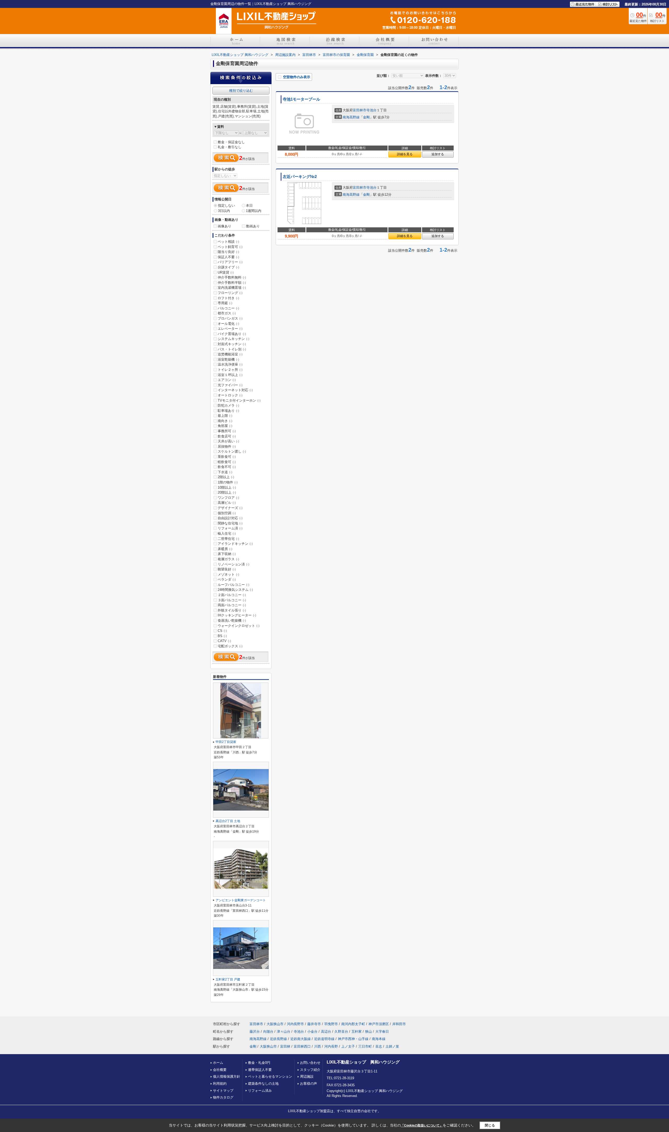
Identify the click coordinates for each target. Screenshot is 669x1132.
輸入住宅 (227, 533)
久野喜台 (341, 1031)
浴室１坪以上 (230, 375)
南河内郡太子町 (353, 1024)
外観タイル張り (232, 610)
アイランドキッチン (235, 544)
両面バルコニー (232, 605)
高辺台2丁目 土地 (228, 821)
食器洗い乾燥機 (232, 620)
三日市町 (365, 1046)
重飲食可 (227, 457)
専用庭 (225, 303)
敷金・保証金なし (231, 142)
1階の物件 (228, 482)
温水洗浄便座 (230, 364)
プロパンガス (230, 318)
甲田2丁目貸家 (226, 742)
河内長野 (331, 1046)
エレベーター (230, 329)
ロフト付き (228, 298)
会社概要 (220, 1070)
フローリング (230, 293)
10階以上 (227, 487)
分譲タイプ (228, 267)
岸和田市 (399, 1024)
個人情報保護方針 (226, 1076)
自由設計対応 (230, 518)
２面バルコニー (232, 595)
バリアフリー (230, 262)
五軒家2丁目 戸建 (228, 979)
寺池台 (371, 110)
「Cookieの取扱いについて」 (422, 1125)
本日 (249, 205)
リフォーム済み (260, 1091)
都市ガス (227, 313)
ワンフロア (228, 498)
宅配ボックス (230, 646)
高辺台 (326, 1031)
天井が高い (228, 441)
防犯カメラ (228, 405)
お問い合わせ (310, 1063)
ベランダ (227, 579)
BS (222, 636)
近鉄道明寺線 (324, 1039)
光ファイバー (230, 385)
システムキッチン (233, 339)
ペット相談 (228, 242)
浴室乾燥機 (228, 359)
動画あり (253, 226)
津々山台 (283, 1031)
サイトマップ (223, 1091)
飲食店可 (227, 436)
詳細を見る (405, 154)
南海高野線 (351, 117)
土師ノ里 (392, 1046)
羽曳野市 (331, 1024)
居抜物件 (227, 446)
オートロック (230, 395)
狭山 (368, 1031)
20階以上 (227, 492)
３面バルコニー (232, 600)
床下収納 (227, 554)
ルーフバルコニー (233, 585)
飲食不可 (227, 467)
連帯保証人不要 (260, 1070)
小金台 (312, 1031)
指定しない (226, 205)
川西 (317, 1046)
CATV (224, 641)
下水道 (225, 472)
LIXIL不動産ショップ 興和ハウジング (363, 1062)
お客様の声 (308, 1083)
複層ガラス (228, 559)
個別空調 (227, 513)
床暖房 (225, 549)
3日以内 (224, 211)
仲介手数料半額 (232, 283)
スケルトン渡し (232, 451)
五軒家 (356, 1031)
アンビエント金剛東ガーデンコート (241, 900)
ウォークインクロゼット (238, 626)
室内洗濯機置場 (232, 288)
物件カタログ (223, 1097)
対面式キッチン (232, 344)
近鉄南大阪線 (300, 1039)
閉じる (490, 1125)
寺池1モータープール (301, 99)
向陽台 (268, 1031)
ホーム (218, 1063)
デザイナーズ (230, 508)
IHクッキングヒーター (237, 615)
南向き (225, 421)
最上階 (225, 416)
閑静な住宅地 (230, 523)
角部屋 (225, 426)
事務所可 (227, 431)
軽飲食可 (227, 462)
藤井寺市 (314, 1024)
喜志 (378, 1046)
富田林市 (359, 110)
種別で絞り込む (241, 91)
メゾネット (228, 574)
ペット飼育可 (230, 247)
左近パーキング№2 (300, 177)
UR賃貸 (226, 272)
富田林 (285, 1046)
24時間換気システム (235, 590)
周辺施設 (307, 1076)
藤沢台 (255, 1031)
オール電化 (228, 324)
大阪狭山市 (275, 1024)
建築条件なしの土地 (263, 1083)
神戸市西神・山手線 (353, 1039)
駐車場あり (228, 411)
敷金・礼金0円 (259, 1063)
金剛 (366, 117)
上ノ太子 (348, 1046)
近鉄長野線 (278, 1039)
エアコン (227, 380)
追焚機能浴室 (230, 354)
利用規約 (220, 1083)
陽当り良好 (228, 252)
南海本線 (378, 1039)
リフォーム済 (230, 528)
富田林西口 (302, 1046)
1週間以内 (253, 211)
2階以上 (226, 477)
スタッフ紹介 (310, 1070)
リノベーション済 (233, 564)
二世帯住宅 (228, 539)
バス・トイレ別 (232, 349)
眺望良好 (227, 569)
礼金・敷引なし (229, 147)
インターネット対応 (235, 390)
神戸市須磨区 (378, 1024)
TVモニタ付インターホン (239, 400)
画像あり (224, 226)
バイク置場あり (232, 334)
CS (222, 631)
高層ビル (227, 503)
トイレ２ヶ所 (230, 370)
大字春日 (382, 1031)
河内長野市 (295, 1024)
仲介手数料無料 (232, 277)
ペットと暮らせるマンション (270, 1076)
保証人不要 (228, 257)
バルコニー (228, 308)
